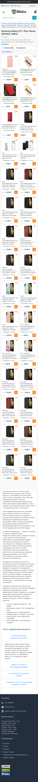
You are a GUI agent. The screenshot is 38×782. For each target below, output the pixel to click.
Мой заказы (17, 6)
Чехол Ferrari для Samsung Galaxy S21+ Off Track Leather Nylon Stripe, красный (27, 242)
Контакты (6, 6)
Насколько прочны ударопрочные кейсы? (19, 637)
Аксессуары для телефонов (15, 23)
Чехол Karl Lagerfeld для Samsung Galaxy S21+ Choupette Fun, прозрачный (27, 328)
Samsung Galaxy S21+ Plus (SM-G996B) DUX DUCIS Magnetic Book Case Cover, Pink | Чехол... (28, 70)
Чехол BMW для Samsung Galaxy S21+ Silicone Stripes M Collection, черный (27, 213)
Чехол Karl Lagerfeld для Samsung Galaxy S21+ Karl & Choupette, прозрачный (27, 356)
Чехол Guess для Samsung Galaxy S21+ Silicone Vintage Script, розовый (10, 328)
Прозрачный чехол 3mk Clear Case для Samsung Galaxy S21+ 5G (9, 156)
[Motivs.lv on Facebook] (5, 774)
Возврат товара (8, 752)
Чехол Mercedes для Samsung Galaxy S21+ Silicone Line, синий (26, 413)
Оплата (5, 746)
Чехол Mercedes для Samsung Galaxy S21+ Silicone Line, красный (8, 413)
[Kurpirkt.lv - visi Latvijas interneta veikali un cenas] (5, 770)
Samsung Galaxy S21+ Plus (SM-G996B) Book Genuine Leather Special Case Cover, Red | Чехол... (9, 99)
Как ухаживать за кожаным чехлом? (19, 674)
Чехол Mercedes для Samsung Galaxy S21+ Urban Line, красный (26, 442)
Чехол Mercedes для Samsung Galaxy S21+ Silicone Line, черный (8, 442)
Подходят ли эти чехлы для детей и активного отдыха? (19, 683)
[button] (33, 6)
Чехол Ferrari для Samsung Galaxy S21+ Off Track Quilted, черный (9, 270)
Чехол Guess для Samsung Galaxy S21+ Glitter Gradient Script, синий (10, 299)
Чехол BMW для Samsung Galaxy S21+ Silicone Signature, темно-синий (9, 213)
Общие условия (8, 757)
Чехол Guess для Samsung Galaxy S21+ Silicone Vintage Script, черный (28, 127)
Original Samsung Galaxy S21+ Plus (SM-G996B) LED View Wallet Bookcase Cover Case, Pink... (9, 72)
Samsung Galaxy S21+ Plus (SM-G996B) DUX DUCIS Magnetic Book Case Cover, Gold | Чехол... (28, 99)
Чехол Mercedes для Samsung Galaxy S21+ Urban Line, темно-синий (9, 471)
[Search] (34, 18)
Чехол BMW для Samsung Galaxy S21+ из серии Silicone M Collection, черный (9, 242)
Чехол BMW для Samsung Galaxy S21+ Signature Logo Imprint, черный (9, 185)
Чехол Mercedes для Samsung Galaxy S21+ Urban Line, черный (26, 471)
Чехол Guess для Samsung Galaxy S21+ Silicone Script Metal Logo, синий (28, 299)
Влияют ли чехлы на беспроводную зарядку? (19, 666)
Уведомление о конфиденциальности (15, 755)
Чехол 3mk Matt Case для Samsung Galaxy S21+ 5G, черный (27, 156)
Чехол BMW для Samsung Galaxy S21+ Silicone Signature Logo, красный (27, 185)
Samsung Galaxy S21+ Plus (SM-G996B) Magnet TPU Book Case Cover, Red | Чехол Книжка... (9, 126)
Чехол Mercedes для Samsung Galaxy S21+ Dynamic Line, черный (8, 385)
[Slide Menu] (3, 12)
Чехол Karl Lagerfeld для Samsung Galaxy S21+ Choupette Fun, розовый (9, 356)
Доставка (6, 743)
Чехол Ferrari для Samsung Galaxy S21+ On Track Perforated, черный (27, 270)
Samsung (20, 25)
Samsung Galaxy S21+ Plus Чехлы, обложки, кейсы (21, 27)
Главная (3, 23)
